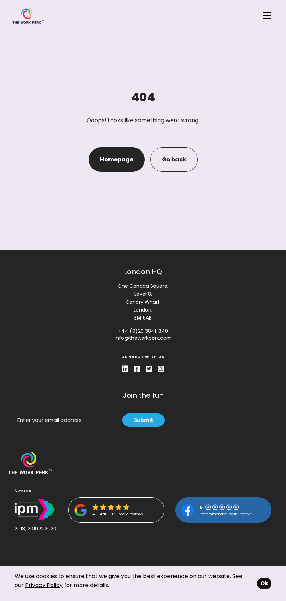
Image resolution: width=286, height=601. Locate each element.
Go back (174, 159)
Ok (264, 583)
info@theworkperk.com (143, 338)
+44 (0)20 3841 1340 (143, 331)
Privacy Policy (44, 585)
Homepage (116, 159)
